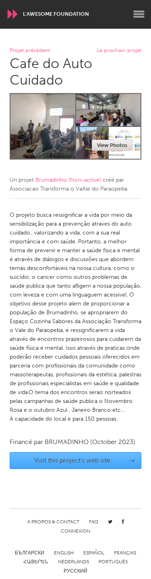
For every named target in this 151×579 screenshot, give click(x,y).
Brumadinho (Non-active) (68, 179)
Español (93, 553)
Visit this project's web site (84, 460)
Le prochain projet (119, 50)
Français (125, 553)
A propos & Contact (53, 522)
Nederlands (73, 561)
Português (113, 561)
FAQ (93, 522)
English (64, 553)
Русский (75, 571)
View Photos (112, 145)
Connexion (75, 531)
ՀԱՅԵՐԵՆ (35, 561)
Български (29, 553)
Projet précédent (30, 50)
